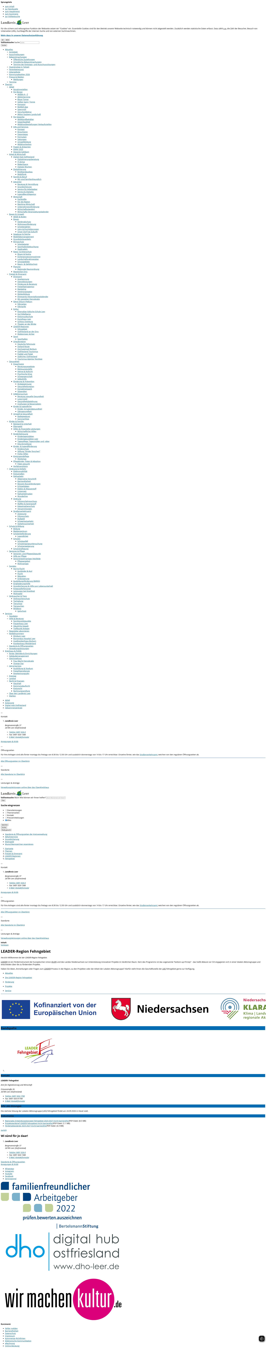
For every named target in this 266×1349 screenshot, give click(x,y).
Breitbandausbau (25, 172)
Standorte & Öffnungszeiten (21, 646)
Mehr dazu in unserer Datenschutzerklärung (22, 35)
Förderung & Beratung (27, 284)
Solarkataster (23, 244)
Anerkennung (23, 279)
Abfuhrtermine (23, 97)
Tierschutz (17, 603)
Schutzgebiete (23, 261)
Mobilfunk (21, 174)
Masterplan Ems (20, 271)
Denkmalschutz (24, 221)
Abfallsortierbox (24, 144)
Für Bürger (18, 92)
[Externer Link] (63, 1321)
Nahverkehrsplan (24, 494)
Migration (21, 576)
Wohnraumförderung (26, 224)
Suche (17, 42)
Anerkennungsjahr (21, 673)
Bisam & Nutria (24, 254)
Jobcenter (17, 182)
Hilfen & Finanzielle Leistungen (26, 429)
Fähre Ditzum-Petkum (22, 301)
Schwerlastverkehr (25, 521)
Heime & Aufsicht (25, 371)
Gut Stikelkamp (24, 314)
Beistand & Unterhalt (22, 424)
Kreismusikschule (25, 316)
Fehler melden (11, 1328)
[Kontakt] (1, 863)
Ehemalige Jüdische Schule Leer (31, 311)
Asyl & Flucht (19, 568)
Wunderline (22, 496)
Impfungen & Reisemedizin (29, 404)
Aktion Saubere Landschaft (29, 114)
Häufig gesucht (6, 830)
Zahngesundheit (24, 411)
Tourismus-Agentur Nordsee (29, 359)
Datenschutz (10, 1333)
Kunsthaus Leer (24, 319)
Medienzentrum (20, 531)
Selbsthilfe (22, 379)
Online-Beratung (12, 1346)
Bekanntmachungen (18, 57)
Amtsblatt (13, 52)
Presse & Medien (16, 77)
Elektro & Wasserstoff (26, 489)
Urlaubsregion (19, 341)
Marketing (21, 289)
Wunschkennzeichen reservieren (19, 844)
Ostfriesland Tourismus (27, 351)
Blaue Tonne (22, 99)
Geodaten (13, 616)
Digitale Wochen (24, 167)
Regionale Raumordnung (28, 269)
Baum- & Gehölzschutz (27, 264)
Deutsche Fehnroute (26, 344)
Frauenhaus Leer (20, 623)
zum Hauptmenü (12, 11)
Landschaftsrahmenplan (28, 259)
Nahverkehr (18, 476)
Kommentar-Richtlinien (15, 1338)
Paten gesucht (23, 464)
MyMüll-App (22, 107)
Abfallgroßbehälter (25, 119)
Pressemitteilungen (15, 817)
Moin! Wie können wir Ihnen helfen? (30, 797)
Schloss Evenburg (25, 321)
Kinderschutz (23, 449)
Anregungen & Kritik (9, 741)
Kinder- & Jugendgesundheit (29, 409)
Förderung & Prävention (23, 381)
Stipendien (22, 391)
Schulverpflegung (20, 548)
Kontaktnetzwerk (24, 389)
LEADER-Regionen (21, 326)
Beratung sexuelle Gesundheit (30, 396)
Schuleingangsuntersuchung (29, 543)
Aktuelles (9, 49)
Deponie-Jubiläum (21, 152)
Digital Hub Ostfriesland (23, 157)
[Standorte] (1, 766)
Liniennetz (21, 491)
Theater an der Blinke (26, 324)
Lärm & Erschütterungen (28, 229)
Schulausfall (22, 541)
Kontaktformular (19, 737)
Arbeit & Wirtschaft (17, 154)
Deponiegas (22, 134)
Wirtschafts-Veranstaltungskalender (33, 211)
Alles (9, 820)
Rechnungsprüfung (21, 691)
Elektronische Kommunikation (18, 1341)
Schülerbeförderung (22, 533)
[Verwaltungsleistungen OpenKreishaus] (1, 779)
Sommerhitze (23, 419)
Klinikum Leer (19, 636)
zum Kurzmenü (11, 14)
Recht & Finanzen (16, 681)
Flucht (20, 573)
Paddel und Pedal (25, 354)
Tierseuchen (18, 606)
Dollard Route (23, 346)
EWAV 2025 (18, 149)
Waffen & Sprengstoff (26, 503)
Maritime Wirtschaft (26, 204)
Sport (15, 336)
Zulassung (21, 513)
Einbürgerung (23, 578)
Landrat (12, 678)
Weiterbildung (23, 294)
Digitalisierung (19, 169)
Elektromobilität (20, 471)
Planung (16, 266)
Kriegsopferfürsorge (22, 588)
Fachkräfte (21, 199)
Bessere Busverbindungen (28, 484)
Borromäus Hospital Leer (24, 638)
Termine (12, 82)
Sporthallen (22, 339)
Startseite (9, 848)
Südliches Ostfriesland (27, 356)
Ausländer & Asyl (24, 571)
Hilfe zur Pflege (19, 556)
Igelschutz (21, 611)
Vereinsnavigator (24, 291)
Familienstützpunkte (22, 621)
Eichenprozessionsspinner (28, 256)
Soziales (12, 566)
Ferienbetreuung (16, 69)
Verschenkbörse (24, 112)
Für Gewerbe (18, 117)
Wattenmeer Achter (25, 334)
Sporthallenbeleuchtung (27, 246)
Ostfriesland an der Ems (28, 331)
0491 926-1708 (15, 1096)
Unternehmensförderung (28, 206)
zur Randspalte (11, 9)
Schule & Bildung (16, 526)
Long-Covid (22, 399)
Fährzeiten (21, 304)
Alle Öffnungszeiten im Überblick (15, 761)
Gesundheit (14, 361)
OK (3, 40)
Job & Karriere (15, 666)
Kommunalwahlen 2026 (19, 74)
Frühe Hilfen (22, 454)
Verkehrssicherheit (25, 523)
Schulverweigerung (25, 546)
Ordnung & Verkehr (17, 469)
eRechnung (10, 1343)
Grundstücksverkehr (22, 239)
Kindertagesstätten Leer (27, 439)
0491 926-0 (17, 732)
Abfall (11, 87)
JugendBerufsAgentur (26, 194)
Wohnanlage (22, 563)
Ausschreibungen (16, 54)
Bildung (16, 528)
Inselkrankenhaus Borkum (24, 641)
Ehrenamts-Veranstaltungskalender (32, 296)
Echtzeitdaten (23, 486)
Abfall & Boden (19, 216)
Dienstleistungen (24, 281)
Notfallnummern (16, 633)
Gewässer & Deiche (21, 234)
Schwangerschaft (24, 376)
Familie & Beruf (20, 177)
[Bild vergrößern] (36, 1070)
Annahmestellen (20, 89)
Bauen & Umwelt (16, 214)
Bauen (16, 219)
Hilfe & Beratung (16, 618)
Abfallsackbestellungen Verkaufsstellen (34, 124)
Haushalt (17, 683)
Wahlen (12, 696)
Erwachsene (18, 364)
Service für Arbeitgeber (27, 189)
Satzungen (21, 139)
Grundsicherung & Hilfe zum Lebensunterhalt (33, 586)
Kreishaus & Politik (13, 651)
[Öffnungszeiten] (1, 746)
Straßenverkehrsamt (22, 511)
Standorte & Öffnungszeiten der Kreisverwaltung (26, 834)
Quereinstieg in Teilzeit (19, 67)
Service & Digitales (25, 192)
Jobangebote (14, 72)
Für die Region (23, 201)
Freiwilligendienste (21, 671)
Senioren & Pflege (17, 551)
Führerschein (23, 516)
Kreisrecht (17, 688)
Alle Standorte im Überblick (13, 774)
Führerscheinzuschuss (27, 501)
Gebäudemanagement (19, 656)
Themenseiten (13, 812)
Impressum (10, 1336)
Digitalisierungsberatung (28, 159)
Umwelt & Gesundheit (23, 414)
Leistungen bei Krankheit (24, 591)
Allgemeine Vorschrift (26, 479)
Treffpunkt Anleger (21, 628)
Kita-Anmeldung (24, 444)
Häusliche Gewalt (20, 626)
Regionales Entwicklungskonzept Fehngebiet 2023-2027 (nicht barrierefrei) (37, 1121)
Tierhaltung (18, 601)
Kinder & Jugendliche (22, 406)
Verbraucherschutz (21, 598)
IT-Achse (21, 162)
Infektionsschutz (20, 394)
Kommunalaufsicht (21, 686)
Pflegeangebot (23, 561)
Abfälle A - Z (22, 94)
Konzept (21, 129)
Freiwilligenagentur (25, 286)
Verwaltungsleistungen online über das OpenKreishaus (25, 787)
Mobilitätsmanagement (23, 236)
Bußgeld (21, 518)
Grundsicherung (24, 187)
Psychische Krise (24, 374)
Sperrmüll (21, 109)
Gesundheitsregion (25, 386)
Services (8, 613)
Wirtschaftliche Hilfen (26, 431)
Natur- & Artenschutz (22, 251)
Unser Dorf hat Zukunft (27, 231)
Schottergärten (23, 226)
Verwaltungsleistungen (19, 648)
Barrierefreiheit (24, 481)
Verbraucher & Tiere (18, 596)
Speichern (5, 825)
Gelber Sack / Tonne (26, 102)
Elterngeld (17, 426)
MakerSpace (22, 164)
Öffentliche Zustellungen (24, 59)
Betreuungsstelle (24, 369)
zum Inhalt (9, 6)
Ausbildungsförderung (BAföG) (26, 581)
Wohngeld (17, 593)
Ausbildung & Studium (23, 668)
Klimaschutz (18, 241)
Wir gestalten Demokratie (28, 299)
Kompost (21, 104)
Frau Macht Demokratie (23, 661)
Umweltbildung (24, 142)
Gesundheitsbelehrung (27, 401)
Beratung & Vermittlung (27, 184)
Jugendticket (22, 536)
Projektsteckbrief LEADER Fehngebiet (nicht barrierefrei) (29, 1123)
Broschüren (22, 132)
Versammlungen (24, 508)
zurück (4, 1130)
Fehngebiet (22, 329)
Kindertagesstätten (25, 436)
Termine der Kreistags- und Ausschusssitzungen (34, 64)
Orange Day (18, 663)
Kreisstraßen (18, 474)
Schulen (16, 538)
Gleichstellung (15, 658)
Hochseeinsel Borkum (27, 349)
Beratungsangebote (26, 366)
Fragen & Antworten (22, 147)
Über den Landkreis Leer (19, 693)
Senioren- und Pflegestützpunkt (27, 553)
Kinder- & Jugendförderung (25, 446)
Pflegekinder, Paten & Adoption (27, 461)
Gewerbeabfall (23, 122)
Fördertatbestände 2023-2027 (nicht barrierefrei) (26, 1126)
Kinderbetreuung (20, 434)
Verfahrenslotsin (20, 466)
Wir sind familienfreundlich (29, 179)
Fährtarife (21, 306)
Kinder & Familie (16, 421)
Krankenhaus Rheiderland (24, 643)
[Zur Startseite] (15, 795)
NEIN (7, 40)
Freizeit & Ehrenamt (17, 274)
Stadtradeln (22, 249)
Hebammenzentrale (13, 708)
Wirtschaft (17, 197)
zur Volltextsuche (12, 16)
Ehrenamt (17, 276)
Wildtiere (17, 608)
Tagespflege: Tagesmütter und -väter (33, 441)
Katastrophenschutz (26, 506)
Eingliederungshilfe (21, 583)
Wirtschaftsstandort (26, 209)
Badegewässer (23, 416)
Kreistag (12, 676)
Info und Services (20, 127)
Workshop (21, 459)
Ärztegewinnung (24, 384)
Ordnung (17, 499)
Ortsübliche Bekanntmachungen (27, 62)
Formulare (21, 137)
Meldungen (18, 79)
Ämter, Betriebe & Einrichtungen (23, 653)
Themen (8, 84)
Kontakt (10, 815)
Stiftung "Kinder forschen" (28, 451)
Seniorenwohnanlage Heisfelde (27, 558)
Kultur (16, 309)
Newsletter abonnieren (19, 631)
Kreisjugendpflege (21, 456)
